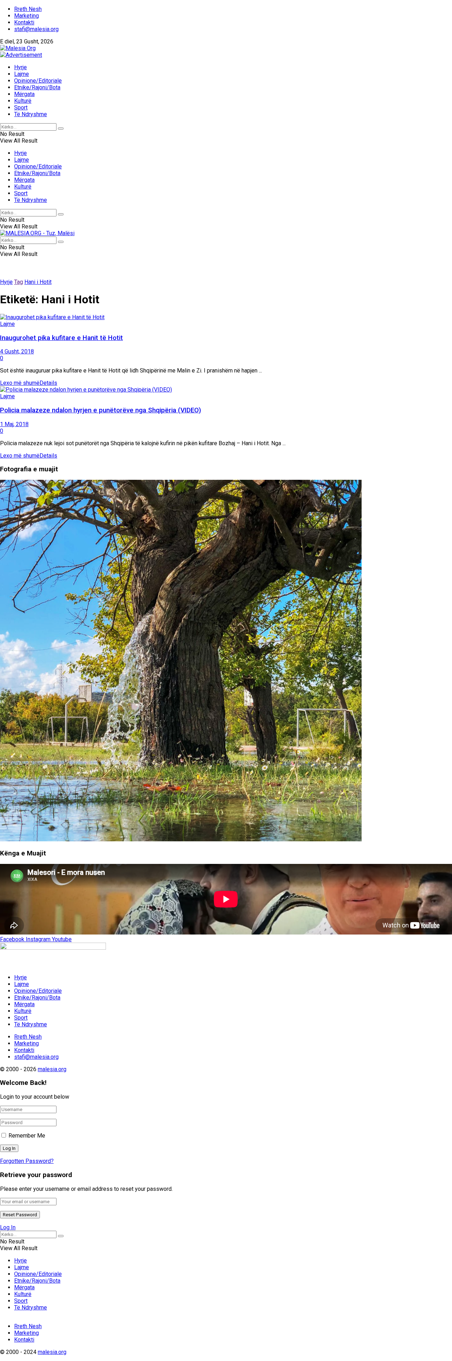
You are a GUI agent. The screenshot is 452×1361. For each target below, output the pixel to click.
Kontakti (24, 22)
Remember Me (26, 1135)
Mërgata (24, 94)
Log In (8, 1227)
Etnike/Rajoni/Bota (37, 87)
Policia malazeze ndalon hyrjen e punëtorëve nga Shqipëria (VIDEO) (100, 410)
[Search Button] (61, 128)
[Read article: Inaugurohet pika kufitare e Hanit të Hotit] (226, 317)
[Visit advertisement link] (21, 55)
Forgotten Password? (27, 1161)
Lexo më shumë (28, 383)
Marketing (26, 15)
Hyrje (20, 67)
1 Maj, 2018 (14, 424)
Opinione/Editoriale (38, 80)
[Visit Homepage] (18, 48)
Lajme (21, 74)
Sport (21, 107)
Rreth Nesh (28, 9)
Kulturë (22, 100)
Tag (18, 282)
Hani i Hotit (38, 282)
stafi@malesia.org (36, 29)
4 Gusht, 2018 (17, 351)
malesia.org (52, 1069)
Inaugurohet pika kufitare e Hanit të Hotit (61, 338)
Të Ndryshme (30, 114)
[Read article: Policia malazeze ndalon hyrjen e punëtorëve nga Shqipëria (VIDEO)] (226, 389)
